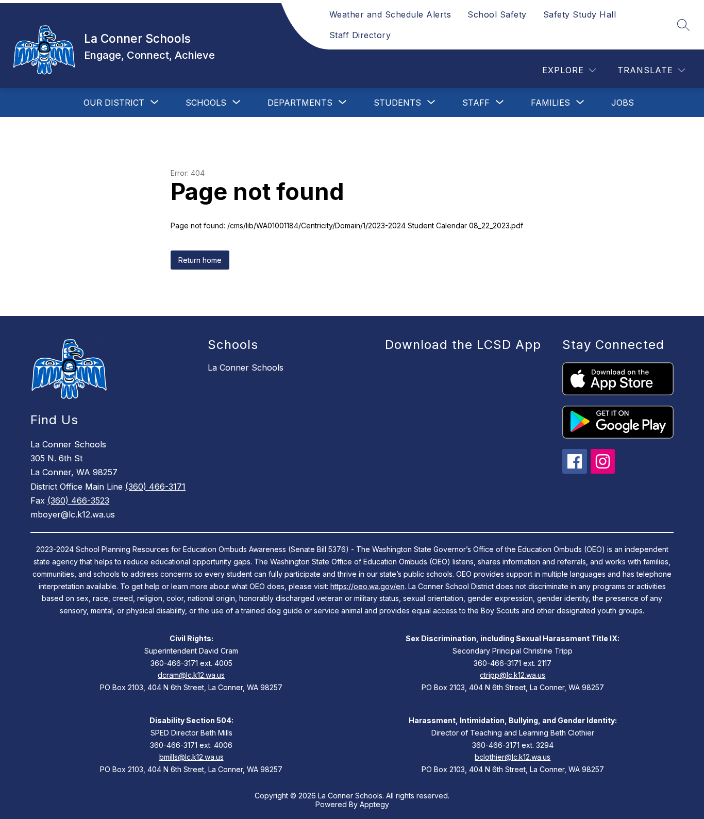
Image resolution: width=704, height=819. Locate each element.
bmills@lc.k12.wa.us (191, 757)
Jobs (622, 102)
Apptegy (374, 804)
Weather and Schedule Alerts (390, 14)
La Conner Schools (245, 367)
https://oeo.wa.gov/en (367, 586)
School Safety (497, 14)
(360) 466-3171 (155, 486)
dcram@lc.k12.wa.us (191, 675)
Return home (200, 260)
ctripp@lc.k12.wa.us (512, 675)
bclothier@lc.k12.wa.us (512, 757)
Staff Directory (360, 35)
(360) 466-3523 (78, 500)
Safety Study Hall (579, 14)
